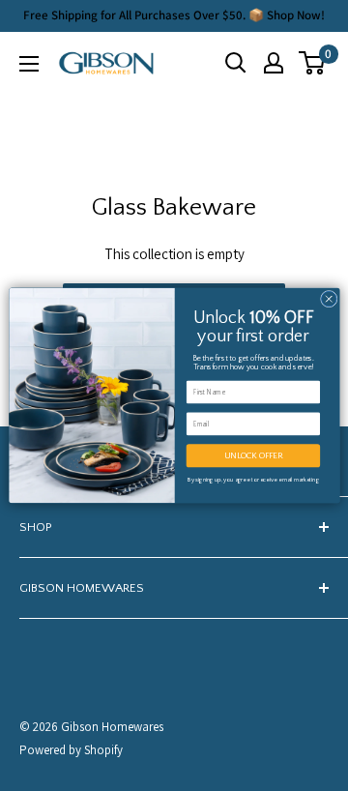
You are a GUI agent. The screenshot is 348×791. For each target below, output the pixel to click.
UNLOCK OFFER (252, 455)
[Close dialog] (328, 299)
